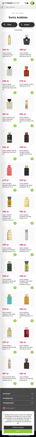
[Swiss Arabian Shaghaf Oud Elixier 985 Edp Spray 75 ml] (9, 234)
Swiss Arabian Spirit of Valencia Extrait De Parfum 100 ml (9, 378)
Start (13, 13)
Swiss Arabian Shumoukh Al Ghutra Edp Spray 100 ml (26, 347)
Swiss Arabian (19, 13)
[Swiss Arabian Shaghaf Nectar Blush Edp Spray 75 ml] (9, 170)
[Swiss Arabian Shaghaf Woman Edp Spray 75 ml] (9, 332)
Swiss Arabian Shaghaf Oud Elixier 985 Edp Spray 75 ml (9, 249)
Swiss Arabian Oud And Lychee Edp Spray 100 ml (8, 119)
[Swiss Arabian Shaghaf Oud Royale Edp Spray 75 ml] (9, 266)
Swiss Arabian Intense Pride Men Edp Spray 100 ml (25, 54)
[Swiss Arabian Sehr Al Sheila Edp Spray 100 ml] (9, 137)
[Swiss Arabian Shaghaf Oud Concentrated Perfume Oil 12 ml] (9, 201)
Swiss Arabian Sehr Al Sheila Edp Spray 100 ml (9, 152)
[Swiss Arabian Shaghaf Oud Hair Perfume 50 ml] (26, 234)
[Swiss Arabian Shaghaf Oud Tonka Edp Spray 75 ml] (9, 299)
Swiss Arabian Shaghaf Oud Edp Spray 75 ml (25, 216)
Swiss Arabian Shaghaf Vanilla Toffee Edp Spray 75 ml (26, 315)
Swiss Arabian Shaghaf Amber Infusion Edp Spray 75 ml (26, 153)
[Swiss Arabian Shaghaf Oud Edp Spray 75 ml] (26, 201)
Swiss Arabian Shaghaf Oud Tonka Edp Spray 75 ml (8, 314)
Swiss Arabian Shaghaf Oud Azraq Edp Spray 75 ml (26, 185)
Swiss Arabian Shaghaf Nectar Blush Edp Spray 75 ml (9, 185)
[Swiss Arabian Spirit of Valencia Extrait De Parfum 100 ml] (9, 363)
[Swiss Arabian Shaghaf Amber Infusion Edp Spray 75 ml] (26, 137)
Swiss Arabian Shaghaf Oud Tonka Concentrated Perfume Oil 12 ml (26, 282)
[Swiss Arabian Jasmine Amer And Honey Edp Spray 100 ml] (9, 71)
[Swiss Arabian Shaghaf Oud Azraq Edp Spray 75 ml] (26, 170)
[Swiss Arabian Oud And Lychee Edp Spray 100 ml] (9, 104)
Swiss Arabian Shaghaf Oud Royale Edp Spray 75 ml (9, 281)
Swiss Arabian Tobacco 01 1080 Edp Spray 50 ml (26, 378)
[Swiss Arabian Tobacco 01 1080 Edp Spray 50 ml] (26, 363)
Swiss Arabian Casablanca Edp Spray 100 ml (7, 54)
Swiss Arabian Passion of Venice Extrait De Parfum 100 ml (27, 120)
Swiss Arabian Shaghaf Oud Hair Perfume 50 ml (25, 249)
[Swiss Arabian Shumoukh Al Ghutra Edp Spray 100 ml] (26, 332)
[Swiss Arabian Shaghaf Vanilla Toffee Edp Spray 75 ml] (26, 299)
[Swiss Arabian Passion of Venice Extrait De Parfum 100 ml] (26, 104)
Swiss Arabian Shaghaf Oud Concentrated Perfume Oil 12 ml (7, 217)
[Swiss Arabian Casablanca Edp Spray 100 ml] (9, 39)
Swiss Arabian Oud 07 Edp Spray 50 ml (27, 85)
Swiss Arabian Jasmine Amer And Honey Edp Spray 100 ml (9, 86)
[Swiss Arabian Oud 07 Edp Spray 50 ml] (26, 71)
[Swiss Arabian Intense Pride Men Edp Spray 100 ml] (26, 39)
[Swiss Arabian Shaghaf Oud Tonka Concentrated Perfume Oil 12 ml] (26, 266)
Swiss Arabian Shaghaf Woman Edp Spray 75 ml (9, 347)
